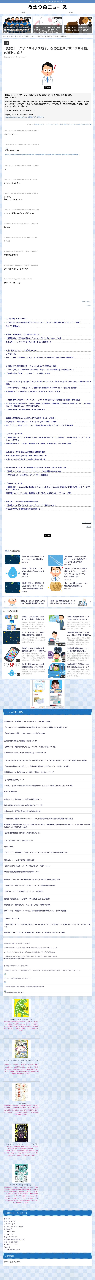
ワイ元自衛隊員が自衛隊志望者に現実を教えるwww (25, 509)
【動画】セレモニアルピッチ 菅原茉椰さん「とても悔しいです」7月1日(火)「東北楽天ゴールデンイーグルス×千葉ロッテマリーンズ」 (42, 970)
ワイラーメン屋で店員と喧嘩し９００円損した (17, 978)
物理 (6, 43)
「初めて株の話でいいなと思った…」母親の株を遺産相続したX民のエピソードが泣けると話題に (41, 388)
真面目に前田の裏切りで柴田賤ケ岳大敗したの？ (24, 334)
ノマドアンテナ (9, 1224)
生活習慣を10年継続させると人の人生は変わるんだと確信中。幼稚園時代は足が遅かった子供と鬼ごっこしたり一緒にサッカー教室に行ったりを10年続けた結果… (47, 826)
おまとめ (7, 1218)
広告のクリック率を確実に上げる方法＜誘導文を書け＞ (26, 452)
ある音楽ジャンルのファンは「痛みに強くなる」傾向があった (28, 342)
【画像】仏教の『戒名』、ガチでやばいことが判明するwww (28, 373)
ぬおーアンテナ (9, 1221)
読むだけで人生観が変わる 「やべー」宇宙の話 (21, 1144)
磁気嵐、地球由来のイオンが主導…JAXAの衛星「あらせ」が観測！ (31, 418)
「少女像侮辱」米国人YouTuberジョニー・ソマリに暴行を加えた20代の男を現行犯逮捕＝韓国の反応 (43, 400)
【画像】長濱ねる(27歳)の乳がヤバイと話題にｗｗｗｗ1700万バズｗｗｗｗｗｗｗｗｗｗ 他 (30, 956)
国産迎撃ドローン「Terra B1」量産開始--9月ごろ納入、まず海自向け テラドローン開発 (38, 443)
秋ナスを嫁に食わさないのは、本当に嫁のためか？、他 (26, 455)
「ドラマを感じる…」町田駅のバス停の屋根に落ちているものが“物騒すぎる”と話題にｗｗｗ (40, 369)
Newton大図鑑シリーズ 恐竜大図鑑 (21, 1019)
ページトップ (86, 301)
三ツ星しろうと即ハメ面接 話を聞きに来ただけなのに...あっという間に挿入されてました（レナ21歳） (43, 322)
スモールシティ (9, 1231)
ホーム (89, 305)
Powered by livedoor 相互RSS (14, 958)
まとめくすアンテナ (11, 1244)
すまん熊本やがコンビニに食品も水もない (21, 350)
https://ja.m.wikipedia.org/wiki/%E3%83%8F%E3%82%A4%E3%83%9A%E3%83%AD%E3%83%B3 (42, 154)
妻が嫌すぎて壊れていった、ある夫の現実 (16, 966)
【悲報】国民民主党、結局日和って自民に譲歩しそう (25, 409)
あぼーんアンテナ (10, 1237)
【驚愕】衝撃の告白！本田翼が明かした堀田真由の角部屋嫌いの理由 (24, 986)
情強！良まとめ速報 (11, 1242)
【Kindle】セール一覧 (14, 434)
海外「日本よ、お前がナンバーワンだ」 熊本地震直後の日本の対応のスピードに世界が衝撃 (39, 425)
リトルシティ (9, 1234)
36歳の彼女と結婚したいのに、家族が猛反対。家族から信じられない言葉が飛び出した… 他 (30, 947)
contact (71, 12)
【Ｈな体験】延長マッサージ (16, 318)
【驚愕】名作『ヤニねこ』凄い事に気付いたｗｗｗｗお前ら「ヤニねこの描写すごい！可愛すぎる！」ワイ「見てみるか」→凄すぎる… (47, 925)
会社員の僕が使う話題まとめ (14, 1239)
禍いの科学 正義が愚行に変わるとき (21, 1185)
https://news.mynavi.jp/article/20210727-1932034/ (24, 117)
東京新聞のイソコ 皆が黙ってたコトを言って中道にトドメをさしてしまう (33, 391)
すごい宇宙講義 (21, 1103)
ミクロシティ (9, 1229)
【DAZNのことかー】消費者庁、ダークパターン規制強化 (27, 475)
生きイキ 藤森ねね (12, 326)
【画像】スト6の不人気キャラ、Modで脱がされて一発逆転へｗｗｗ (31, 505)
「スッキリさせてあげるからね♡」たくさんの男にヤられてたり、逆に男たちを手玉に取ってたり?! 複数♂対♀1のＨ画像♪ (45, 760)
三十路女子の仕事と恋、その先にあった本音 (17, 943)
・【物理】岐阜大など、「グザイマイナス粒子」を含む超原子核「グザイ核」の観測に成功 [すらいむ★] (61, 124)
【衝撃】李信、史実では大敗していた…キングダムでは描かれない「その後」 (34, 338)
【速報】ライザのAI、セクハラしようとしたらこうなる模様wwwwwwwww (33, 471)
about (23, 12)
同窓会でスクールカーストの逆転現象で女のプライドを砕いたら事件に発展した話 (36, 467)
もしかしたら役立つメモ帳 (13, 1226)
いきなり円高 (11, 354)
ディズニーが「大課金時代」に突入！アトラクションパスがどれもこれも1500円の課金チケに (40, 357)
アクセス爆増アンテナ (12, 1249)
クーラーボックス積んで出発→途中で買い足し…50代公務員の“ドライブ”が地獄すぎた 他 (29, 952)
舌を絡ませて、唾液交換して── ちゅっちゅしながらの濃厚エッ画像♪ (31, 366)
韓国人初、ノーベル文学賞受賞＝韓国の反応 (22, 501)
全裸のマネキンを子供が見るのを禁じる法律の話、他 (25, 459)
